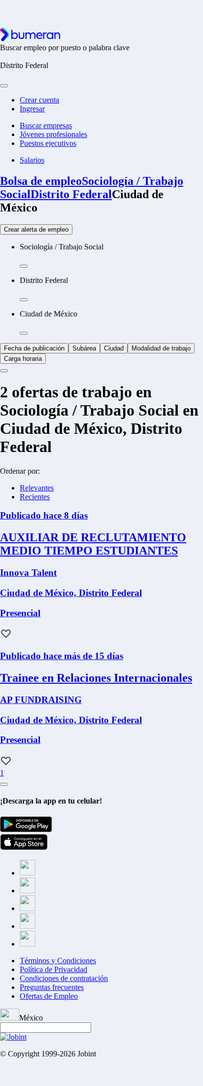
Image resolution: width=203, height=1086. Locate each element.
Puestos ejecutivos (48, 143)
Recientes (35, 496)
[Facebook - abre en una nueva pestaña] (27, 873)
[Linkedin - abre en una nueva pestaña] (27, 926)
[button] (6, 634)
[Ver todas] (4, 784)
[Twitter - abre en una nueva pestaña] (27, 890)
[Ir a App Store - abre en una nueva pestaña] (24, 847)
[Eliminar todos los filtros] (4, 370)
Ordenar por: (20, 471)
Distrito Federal (71, 194)
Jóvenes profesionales (53, 134)
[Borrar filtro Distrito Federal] (24, 299)
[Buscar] (4, 85)
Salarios (32, 160)
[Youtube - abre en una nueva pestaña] (27, 944)
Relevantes (37, 488)
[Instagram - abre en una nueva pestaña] (27, 908)
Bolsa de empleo (41, 181)
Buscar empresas (46, 125)
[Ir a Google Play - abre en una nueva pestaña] (26, 829)
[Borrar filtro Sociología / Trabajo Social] (24, 266)
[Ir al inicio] (30, 39)
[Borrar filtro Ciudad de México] (24, 333)
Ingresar (32, 109)
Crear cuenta (39, 100)
